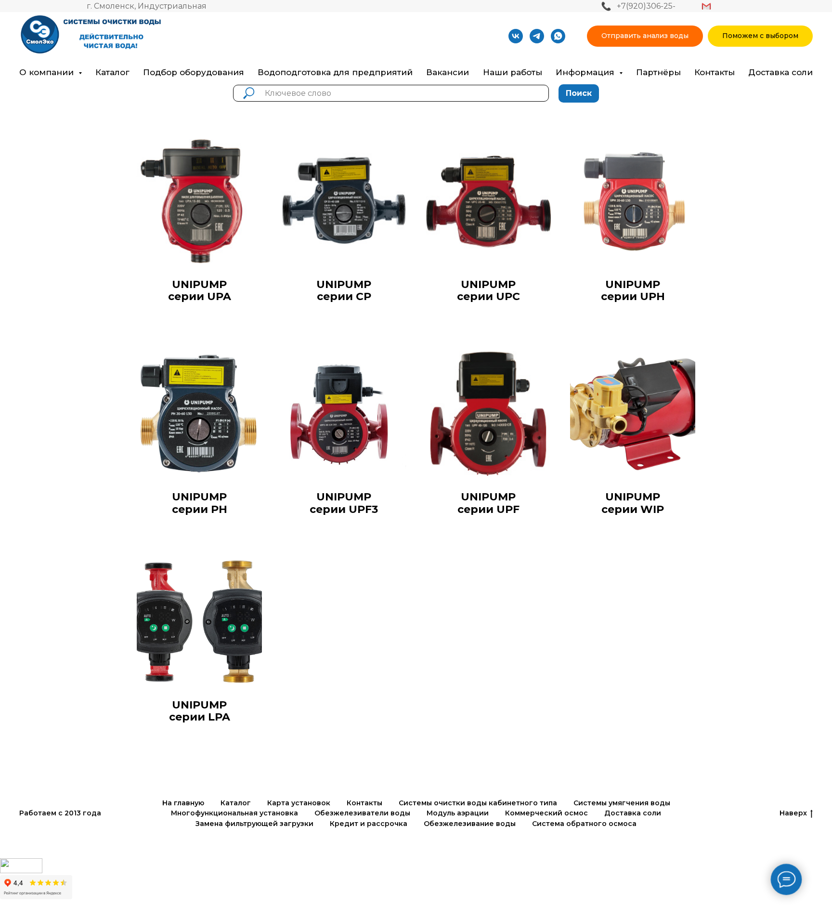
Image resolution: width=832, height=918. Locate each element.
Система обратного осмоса (584, 823)
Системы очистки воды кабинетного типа (478, 803)
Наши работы (512, 72)
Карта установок (298, 803)
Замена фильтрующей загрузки (254, 823)
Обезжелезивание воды (470, 823)
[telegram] (537, 36)
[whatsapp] (558, 36)
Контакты (714, 72)
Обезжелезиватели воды (362, 813)
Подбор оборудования (193, 72)
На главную (183, 803)
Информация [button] (586, 72)
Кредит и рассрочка (368, 823)
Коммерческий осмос (546, 813)
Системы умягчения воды (621, 803)
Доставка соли (780, 72)
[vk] (515, 36)
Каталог (112, 72)
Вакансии (447, 72)
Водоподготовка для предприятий (335, 72)
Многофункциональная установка (234, 813)
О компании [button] (47, 72)
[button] (645, 36)
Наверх (793, 813)
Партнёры (658, 72)
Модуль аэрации (458, 813)
